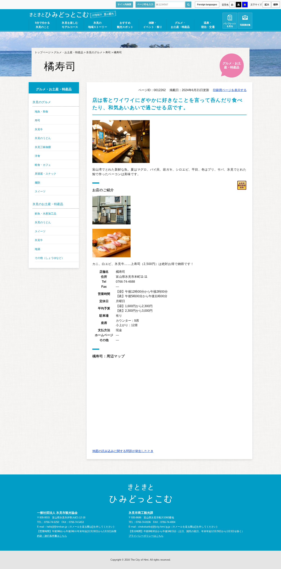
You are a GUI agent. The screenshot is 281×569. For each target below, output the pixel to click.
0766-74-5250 (51, 522)
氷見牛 (39, 129)
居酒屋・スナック (45, 173)
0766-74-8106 (143, 522)
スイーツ (40, 191)
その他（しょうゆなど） (49, 257)
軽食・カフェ (43, 164)
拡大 (267, 4)
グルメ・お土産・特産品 (68, 52)
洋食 (37, 155)
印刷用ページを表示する (230, 90)
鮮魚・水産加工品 (45, 213)
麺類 (37, 182)
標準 (275, 4)
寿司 (108, 52)
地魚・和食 (41, 111)
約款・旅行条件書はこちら (52, 535)
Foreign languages (207, 4)
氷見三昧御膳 (43, 147)
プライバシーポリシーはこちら (146, 535)
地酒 (37, 249)
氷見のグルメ (94, 52)
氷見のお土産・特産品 (47, 204)
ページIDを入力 (145, 4)
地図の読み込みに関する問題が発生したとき (122, 451)
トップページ (43, 52)
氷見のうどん (43, 138)
